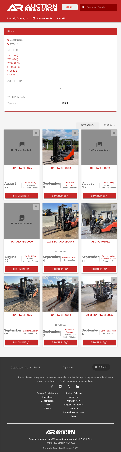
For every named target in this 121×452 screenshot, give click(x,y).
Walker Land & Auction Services (108, 257)
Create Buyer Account (74, 412)
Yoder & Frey (30, 183)
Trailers (47, 408)
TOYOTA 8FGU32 (99, 241)
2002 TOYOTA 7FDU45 (60, 241)
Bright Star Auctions (69, 184)
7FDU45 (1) (12, 59)
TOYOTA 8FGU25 (21, 168)
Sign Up (103, 367)
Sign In (69, 7)
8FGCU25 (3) (13, 67)
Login (73, 416)
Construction (47, 401)
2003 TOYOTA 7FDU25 (99, 314)
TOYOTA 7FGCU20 (21, 241)
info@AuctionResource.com (62, 439)
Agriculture (47, 397)
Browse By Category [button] (16, 18)
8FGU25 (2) (12, 71)
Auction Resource (37, 439)
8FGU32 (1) (12, 74)
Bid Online (20, 195)
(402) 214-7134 (84, 439)
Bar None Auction (69, 257)
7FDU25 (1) (12, 55)
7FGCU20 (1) (13, 63)
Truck (47, 404)
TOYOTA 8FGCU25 (60, 168)
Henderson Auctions (69, 330)
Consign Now (73, 401)
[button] (88, 103)
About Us (61, 18)
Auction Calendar (74, 393)
